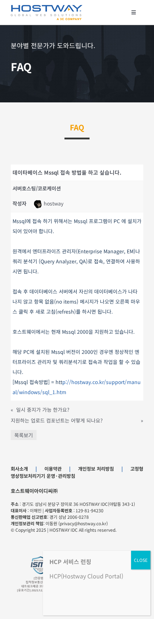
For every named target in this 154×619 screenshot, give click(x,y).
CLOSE (141, 560)
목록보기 (23, 435)
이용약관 (53, 468)
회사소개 (19, 468)
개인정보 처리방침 (96, 468)
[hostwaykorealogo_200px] (46, 7)
